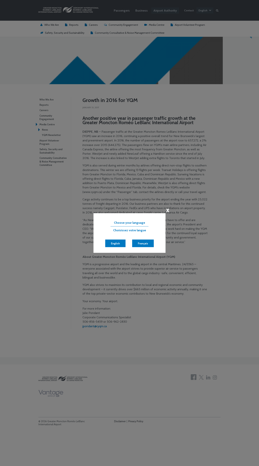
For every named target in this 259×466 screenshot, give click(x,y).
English (115, 243)
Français (143, 243)
